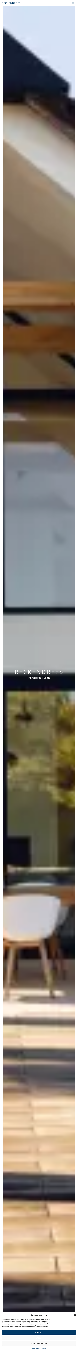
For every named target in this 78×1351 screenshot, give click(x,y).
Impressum (44, 1348)
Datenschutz (36, 1348)
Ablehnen (39, 1338)
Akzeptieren (39, 1332)
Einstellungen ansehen (39, 1343)
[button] (75, 1315)
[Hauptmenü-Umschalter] (73, 3)
